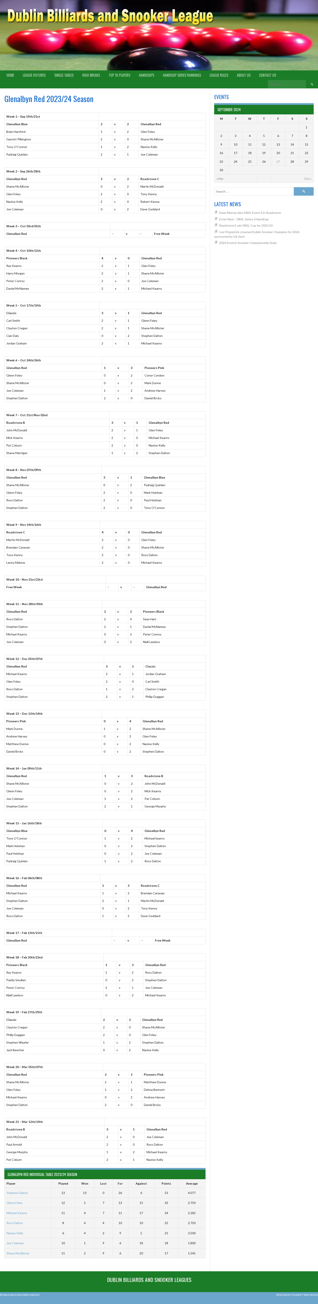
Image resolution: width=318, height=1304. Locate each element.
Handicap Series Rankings (182, 75)
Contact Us (267, 75)
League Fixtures (34, 75)
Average (192, 1183)
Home (10, 75)
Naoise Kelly (14, 1233)
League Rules (219, 75)
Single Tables (64, 75)
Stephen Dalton (17, 1193)
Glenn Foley (14, 1203)
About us (244, 75)
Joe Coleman (15, 1243)
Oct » (308, 178)
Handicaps (146, 75)
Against (141, 1183)
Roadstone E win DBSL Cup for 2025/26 (246, 225)
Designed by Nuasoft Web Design (297, 1294)
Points (166, 1183)
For (120, 1183)
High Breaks (91, 75)
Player (11, 1183)
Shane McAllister (17, 1253)
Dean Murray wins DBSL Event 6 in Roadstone (250, 212)
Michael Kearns (16, 1213)
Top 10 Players (119, 75)
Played (63, 1183)
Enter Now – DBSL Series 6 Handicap (244, 219)
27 (278, 161)
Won (84, 1183)
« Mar (219, 178)
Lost (103, 1183)
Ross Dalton (14, 1223)
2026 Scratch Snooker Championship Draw (248, 243)
